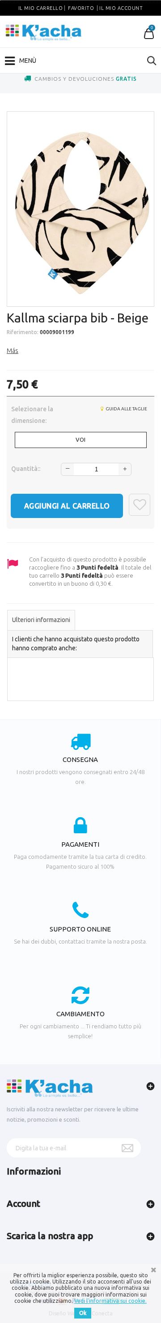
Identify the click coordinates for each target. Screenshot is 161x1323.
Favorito (81, 8)
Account (23, 1203)
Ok (82, 1313)
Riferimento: (22, 332)
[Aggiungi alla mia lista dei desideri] (139, 505)
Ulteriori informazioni (41, 619)
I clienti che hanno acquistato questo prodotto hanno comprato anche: (76, 643)
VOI (80, 439)
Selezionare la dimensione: (32, 414)
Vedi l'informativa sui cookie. (110, 1301)
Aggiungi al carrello (67, 506)
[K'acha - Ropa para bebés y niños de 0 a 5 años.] (43, 33)
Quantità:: (25, 468)
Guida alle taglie (126, 408)
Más (12, 350)
